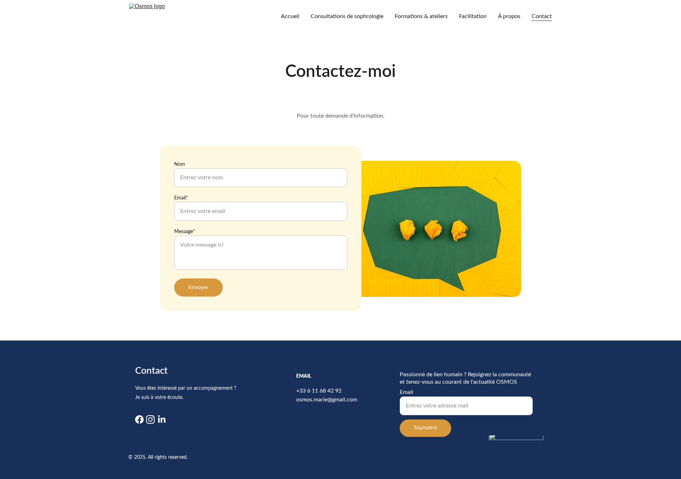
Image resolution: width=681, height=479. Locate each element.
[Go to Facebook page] (139, 419)
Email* (181, 198)
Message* (184, 231)
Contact (542, 16)
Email (406, 392)
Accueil (290, 16)
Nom (179, 164)
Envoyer (198, 287)
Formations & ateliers (421, 16)
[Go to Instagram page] (150, 419)
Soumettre (425, 428)
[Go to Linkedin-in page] (161, 419)
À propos (509, 16)
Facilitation (473, 16)
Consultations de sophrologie (347, 16)
